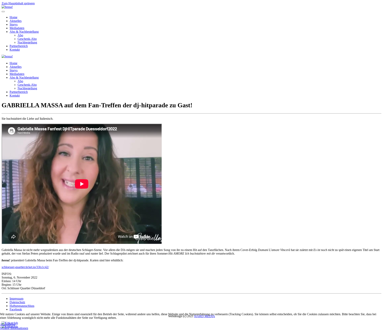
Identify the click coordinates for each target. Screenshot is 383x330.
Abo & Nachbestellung (24, 31)
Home (13, 17)
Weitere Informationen (14, 328)
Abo (20, 35)
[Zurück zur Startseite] (7, 7)
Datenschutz (17, 302)
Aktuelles (16, 21)
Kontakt (15, 49)
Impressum (16, 298)
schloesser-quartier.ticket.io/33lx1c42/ (25, 267)
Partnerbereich (19, 46)
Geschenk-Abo (27, 39)
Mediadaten (17, 28)
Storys (14, 24)
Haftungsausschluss (22, 305)
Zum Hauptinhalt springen (18, 3)
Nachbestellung (27, 42)
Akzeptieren (7, 324)
